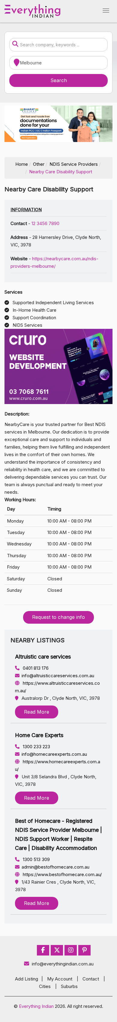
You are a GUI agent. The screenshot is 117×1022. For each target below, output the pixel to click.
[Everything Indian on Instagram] (71, 950)
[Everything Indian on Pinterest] (84, 950)
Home (21, 164)
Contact (90, 979)
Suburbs (69, 986)
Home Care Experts (39, 735)
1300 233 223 (36, 746)
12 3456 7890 (45, 223)
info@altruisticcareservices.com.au (58, 675)
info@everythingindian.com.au (63, 964)
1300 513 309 (36, 859)
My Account (59, 979)
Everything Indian (36, 1006)
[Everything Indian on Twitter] (57, 950)
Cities (45, 986)
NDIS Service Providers (74, 164)
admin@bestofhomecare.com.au (55, 867)
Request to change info (58, 617)
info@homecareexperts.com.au (54, 754)
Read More (36, 712)
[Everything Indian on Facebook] (43, 950)
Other (38, 164)
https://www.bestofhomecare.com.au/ (62, 874)
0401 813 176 (35, 668)
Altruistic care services (43, 656)
